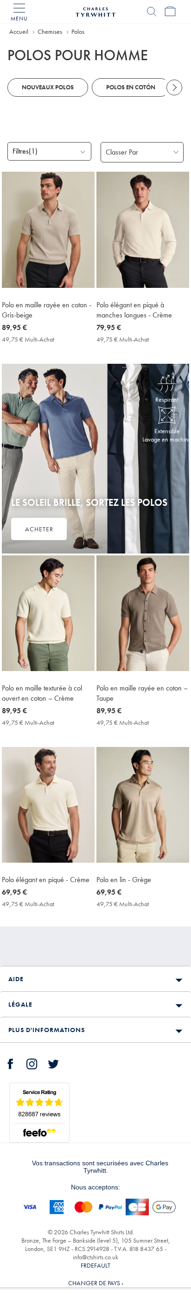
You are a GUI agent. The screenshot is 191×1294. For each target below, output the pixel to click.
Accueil (18, 31)
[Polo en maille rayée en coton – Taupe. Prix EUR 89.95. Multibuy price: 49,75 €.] (142, 613)
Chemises (50, 31)
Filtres (25, 151)
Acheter (39, 529)
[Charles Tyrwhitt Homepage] (95, 10)
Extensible (167, 431)
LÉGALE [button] (20, 1004)
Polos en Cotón (130, 87)
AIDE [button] (16, 979)
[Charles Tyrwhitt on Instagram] (32, 1062)
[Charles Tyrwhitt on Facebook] (10, 1062)
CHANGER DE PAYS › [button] (95, 1283)
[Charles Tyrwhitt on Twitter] (53, 1062)
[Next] (174, 87)
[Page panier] (170, 11)
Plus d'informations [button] (46, 1030)
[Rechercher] (151, 11)
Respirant (166, 399)
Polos (77, 31)
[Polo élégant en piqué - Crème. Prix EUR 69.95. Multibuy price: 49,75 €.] (48, 805)
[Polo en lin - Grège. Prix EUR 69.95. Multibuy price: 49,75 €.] (142, 805)
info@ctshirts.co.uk (95, 1257)
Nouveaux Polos (48, 87)
